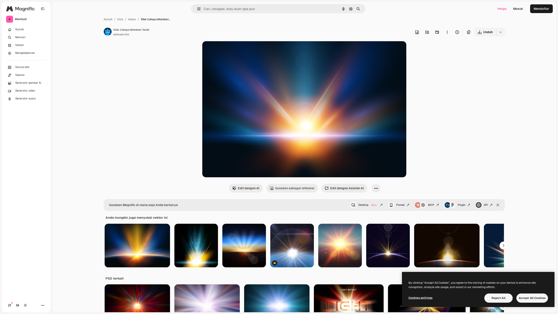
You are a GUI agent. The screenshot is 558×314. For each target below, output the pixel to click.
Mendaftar (541, 9)
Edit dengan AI (248, 188)
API (486, 205)
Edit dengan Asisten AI (347, 188)
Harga (502, 9)
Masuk (518, 9)
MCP (431, 205)
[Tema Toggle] (25, 305)
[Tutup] (498, 205)
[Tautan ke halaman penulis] (108, 32)
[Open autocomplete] (197, 8)
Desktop (367, 205)
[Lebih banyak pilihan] (447, 32)
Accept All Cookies (532, 298)
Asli (227, 50)
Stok (120, 19)
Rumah (108, 19)
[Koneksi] (9, 305)
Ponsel (400, 205)
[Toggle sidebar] (42, 8)
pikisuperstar (121, 34)
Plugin (461, 205)
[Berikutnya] (503, 245)
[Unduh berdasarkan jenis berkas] (500, 32)
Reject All (498, 298)
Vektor (132, 19)
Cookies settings (420, 298)
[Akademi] (17, 305)
